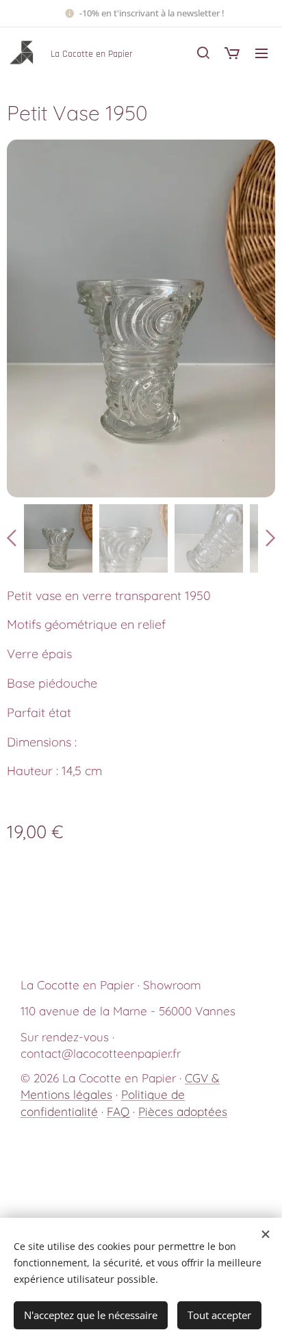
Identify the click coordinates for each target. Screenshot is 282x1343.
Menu (261, 52)
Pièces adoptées (182, 1111)
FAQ (118, 1111)
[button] (203, 53)
